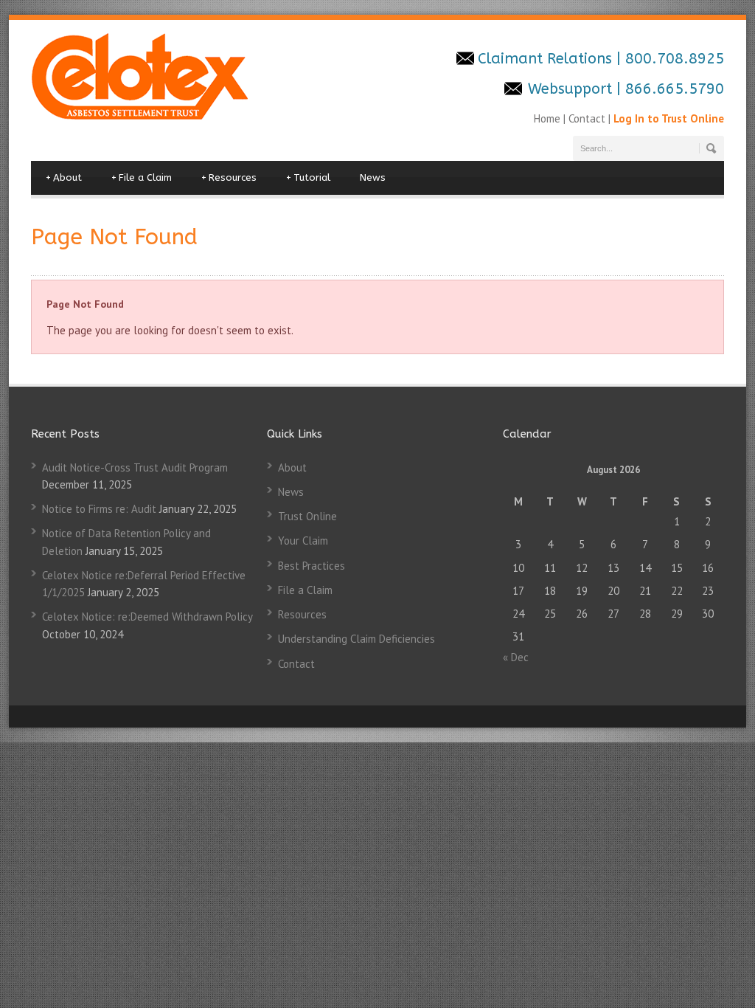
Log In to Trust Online (668, 118)
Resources (229, 177)
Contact (586, 118)
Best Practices (311, 566)
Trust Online (307, 516)
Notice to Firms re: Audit (99, 509)
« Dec (516, 657)
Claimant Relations (547, 58)
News (373, 177)
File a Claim (141, 177)
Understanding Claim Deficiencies (356, 639)
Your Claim (303, 541)
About (64, 177)
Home (548, 118)
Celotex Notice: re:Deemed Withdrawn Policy (147, 617)
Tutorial (308, 177)
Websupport (570, 88)
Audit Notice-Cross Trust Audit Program (135, 467)
